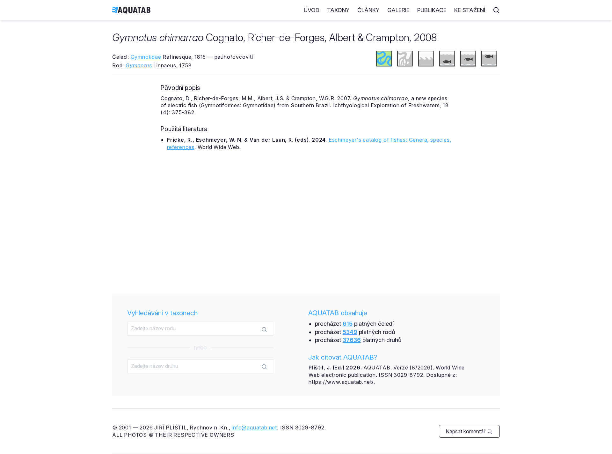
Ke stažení (469, 10)
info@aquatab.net (254, 427)
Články (368, 10)
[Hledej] (264, 329)
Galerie (398, 10)
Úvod (311, 10)
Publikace (432, 10)
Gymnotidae (146, 57)
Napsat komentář (466, 431)
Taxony (338, 10)
